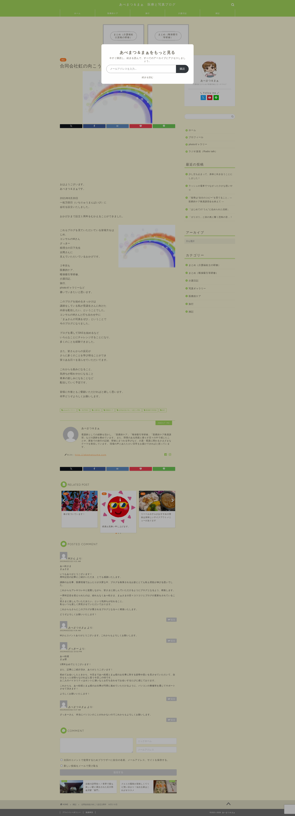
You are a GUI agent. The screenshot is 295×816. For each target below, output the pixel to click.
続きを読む (147, 77)
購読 (182, 68)
